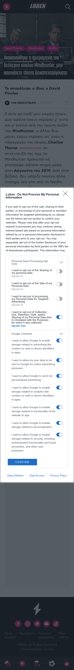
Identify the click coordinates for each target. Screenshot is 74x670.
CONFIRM (22, 462)
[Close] (66, 194)
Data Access (37, 475)
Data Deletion (15, 475)
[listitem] (37, 262)
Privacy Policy (58, 475)
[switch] (59, 271)
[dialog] (37, 335)
